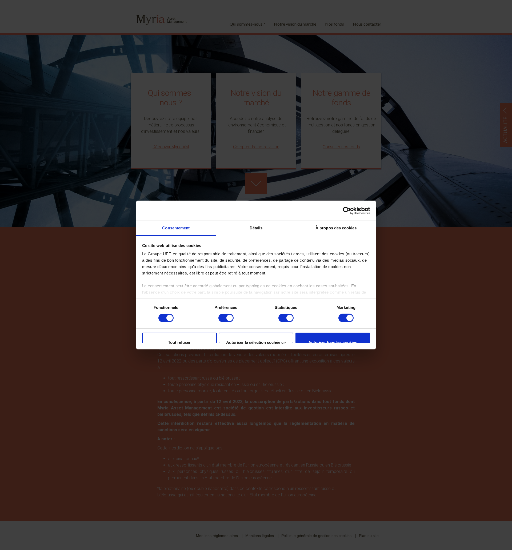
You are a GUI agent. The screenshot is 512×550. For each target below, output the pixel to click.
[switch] (226, 318)
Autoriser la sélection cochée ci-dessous (256, 341)
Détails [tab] (256, 228)
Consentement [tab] (176, 228)
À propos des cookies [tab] (336, 228)
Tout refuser (179, 341)
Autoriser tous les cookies (332, 341)
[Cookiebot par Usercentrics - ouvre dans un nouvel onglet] (346, 210)
